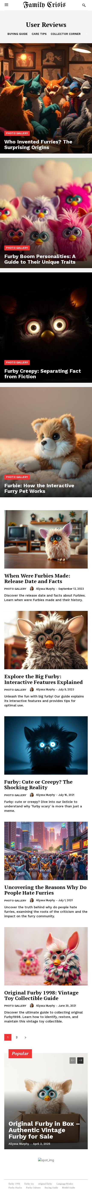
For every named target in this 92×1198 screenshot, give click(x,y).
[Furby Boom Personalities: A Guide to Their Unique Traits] (46, 213)
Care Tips (39, 33)
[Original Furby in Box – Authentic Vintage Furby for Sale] (46, 1101)
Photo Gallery (17, 133)
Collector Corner (66, 33)
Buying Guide (17, 33)
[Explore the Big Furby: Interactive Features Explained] (46, 640)
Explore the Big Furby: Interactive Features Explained (43, 679)
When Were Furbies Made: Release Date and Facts (37, 578)
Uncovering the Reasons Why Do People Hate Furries (45, 890)
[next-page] (25, 1037)
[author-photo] (32, 588)
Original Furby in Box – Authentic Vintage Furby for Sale (44, 1130)
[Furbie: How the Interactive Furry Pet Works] (46, 442)
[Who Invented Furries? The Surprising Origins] (46, 98)
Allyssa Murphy (45, 588)
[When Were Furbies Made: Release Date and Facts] (46, 539)
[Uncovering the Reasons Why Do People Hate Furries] (46, 851)
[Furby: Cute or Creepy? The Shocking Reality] (46, 745)
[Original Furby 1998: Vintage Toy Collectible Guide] (46, 956)
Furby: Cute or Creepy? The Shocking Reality (38, 784)
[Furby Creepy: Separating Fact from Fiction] (46, 327)
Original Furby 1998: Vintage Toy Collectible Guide (41, 995)
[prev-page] (73, 1060)
